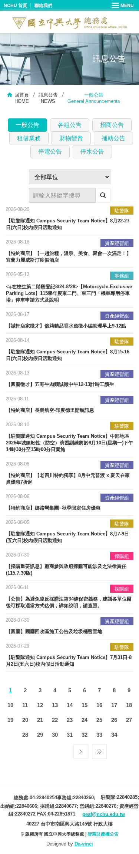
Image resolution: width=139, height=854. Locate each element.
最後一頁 (99, 749)
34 (114, 735)
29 (40, 735)
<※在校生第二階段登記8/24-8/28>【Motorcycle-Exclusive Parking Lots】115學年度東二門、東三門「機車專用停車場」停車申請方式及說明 (69, 293)
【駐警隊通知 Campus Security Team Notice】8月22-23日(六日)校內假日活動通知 (67, 224)
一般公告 (27, 125)
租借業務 (29, 138)
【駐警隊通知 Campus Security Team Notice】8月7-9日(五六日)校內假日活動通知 (67, 537)
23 (70, 720)
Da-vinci (84, 844)
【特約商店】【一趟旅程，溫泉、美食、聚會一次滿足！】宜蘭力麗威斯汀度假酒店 (68, 257)
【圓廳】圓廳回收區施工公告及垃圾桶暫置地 (54, 631)
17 (114, 705)
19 (10, 720)
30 (55, 735)
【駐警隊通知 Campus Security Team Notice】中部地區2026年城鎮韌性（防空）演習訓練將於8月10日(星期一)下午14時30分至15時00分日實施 (69, 442)
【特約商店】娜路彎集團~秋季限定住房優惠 (53, 508)
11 (25, 705)
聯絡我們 (43, 5)
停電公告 (50, 151)
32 (84, 735)
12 (40, 705)
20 (25, 720)
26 (114, 720)
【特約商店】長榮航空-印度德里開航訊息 (50, 410)
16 (99, 705)
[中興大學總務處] (69, 23)
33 (99, 735)
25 (99, 720)
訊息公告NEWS (48, 98)
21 (40, 720)
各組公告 (70, 125)
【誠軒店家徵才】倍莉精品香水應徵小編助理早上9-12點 (66, 326)
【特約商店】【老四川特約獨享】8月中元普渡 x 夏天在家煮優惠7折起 (68, 479)
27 (129, 720)
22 (55, 720)
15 (84, 705)
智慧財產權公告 (103, 834)
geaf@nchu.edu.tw (103, 814)
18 (129, 705)
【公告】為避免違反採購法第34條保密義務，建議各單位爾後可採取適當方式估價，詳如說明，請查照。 (69, 602)
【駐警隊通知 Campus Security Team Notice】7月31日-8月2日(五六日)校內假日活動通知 (69, 661)
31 (70, 735)
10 (10, 705)
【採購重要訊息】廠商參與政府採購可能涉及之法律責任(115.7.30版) (66, 570)
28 (25, 735)
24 (84, 720)
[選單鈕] (123, 5)
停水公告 (92, 151)
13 (55, 705)
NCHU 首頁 (15, 5)
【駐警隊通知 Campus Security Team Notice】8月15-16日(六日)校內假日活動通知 (67, 355)
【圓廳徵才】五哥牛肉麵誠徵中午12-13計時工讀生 (60, 384)
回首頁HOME (21, 98)
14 (70, 705)
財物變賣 (71, 138)
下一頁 (80, 749)
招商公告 (112, 125)
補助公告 (113, 138)
